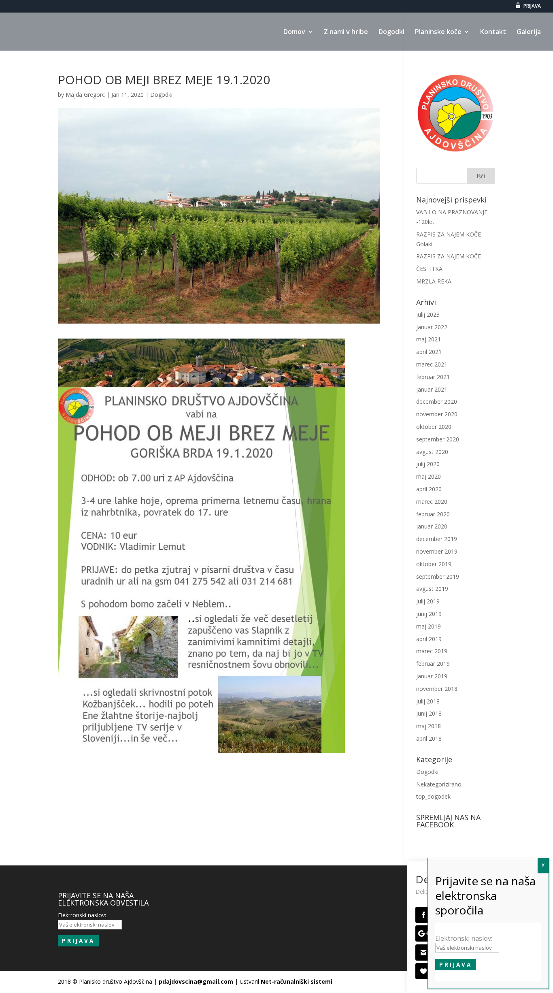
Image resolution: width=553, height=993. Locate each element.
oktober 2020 (433, 426)
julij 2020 (428, 464)
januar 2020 (431, 526)
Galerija (529, 32)
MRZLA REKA (433, 281)
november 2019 (436, 551)
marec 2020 (431, 501)
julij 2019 (428, 601)
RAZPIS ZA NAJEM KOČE (448, 256)
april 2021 (429, 352)
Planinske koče (438, 32)
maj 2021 (428, 339)
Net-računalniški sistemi (296, 981)
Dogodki (391, 32)
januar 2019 (431, 676)
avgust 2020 (432, 452)
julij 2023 (428, 314)
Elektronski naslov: (463, 938)
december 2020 (436, 401)
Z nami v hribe (346, 32)
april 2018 (429, 738)
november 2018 (436, 689)
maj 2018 (428, 726)
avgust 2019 (432, 588)
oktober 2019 (433, 564)
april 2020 (429, 489)
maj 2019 (428, 626)
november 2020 (436, 414)
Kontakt (493, 32)
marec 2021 (431, 364)
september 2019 (437, 576)
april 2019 (429, 639)
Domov (294, 32)
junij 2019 (429, 614)
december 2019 (436, 539)
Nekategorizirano (439, 784)
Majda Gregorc (85, 94)
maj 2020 (428, 476)
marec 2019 (431, 651)
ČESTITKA (429, 269)
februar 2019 (433, 663)
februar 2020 (433, 514)
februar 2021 (433, 377)
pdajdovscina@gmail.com (196, 981)
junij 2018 (429, 713)
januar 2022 (431, 327)
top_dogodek (433, 796)
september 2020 (437, 439)
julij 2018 (428, 701)
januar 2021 (431, 389)
